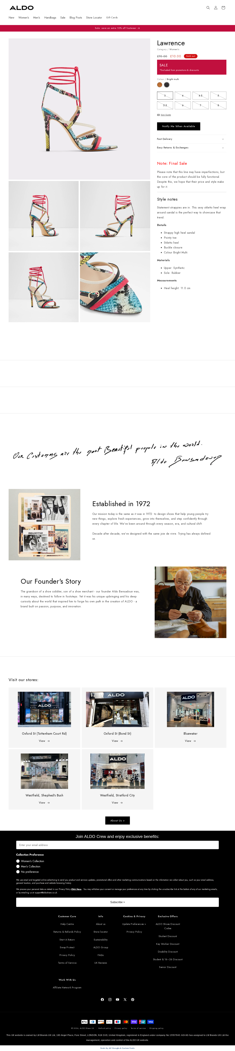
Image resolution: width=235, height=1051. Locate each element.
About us (100, 924)
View (42, 741)
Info (100, 916)
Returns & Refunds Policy (67, 932)
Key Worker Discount (167, 944)
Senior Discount (168, 967)
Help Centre (67, 924)
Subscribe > (117, 902)
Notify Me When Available (178, 126)
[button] (208, 7)
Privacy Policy (67, 955)
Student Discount (168, 936)
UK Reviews (100, 963)
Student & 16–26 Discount (168, 959)
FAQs (101, 955)
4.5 (204, 96)
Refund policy (104, 1028)
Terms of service (138, 1028)
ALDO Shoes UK (87, 1028)
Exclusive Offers (168, 916)
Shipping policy (156, 1028)
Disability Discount (168, 951)
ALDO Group (100, 947)
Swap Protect (67, 947)
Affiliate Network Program (67, 987)
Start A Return (67, 939)
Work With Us (67, 980)
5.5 (168, 106)
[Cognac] (160, 86)
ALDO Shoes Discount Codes (168, 926)
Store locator (101, 932)
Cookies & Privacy (134, 916)
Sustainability (101, 939)
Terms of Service (67, 963)
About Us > (117, 820)
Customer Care (67, 916)
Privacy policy (121, 1028)
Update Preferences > (134, 924)
